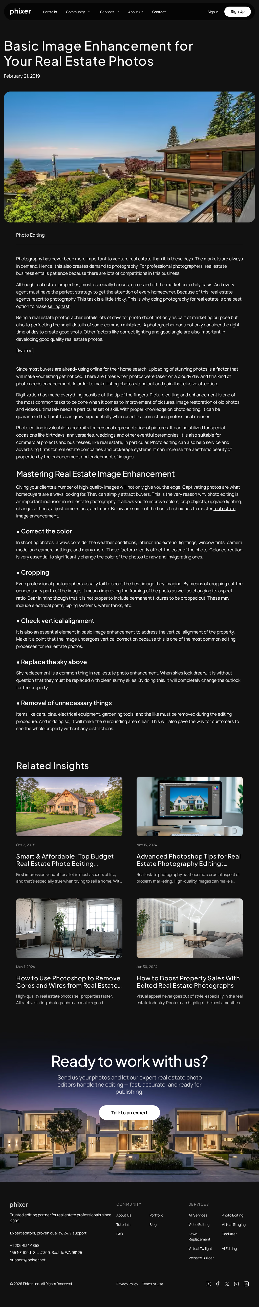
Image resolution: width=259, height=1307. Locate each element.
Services (107, 11)
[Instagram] (236, 1284)
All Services (198, 1215)
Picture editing (164, 395)
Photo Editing (30, 235)
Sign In (213, 11)
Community (75, 11)
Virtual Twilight (200, 1248)
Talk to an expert (129, 1113)
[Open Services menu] (119, 12)
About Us (135, 11)
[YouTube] (208, 1284)
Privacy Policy (127, 1283)
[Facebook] (218, 1284)
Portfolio (50, 11)
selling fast (59, 306)
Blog (153, 1224)
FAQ (119, 1233)
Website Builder (201, 1257)
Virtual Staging (234, 1224)
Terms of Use (152, 1283)
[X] (227, 1284)
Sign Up (238, 11)
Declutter (229, 1233)
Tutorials (123, 1224)
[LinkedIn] (246, 1284)
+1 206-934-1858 (24, 1245)
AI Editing (229, 1248)
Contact (159, 11)
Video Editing (199, 1224)
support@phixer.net (28, 1260)
